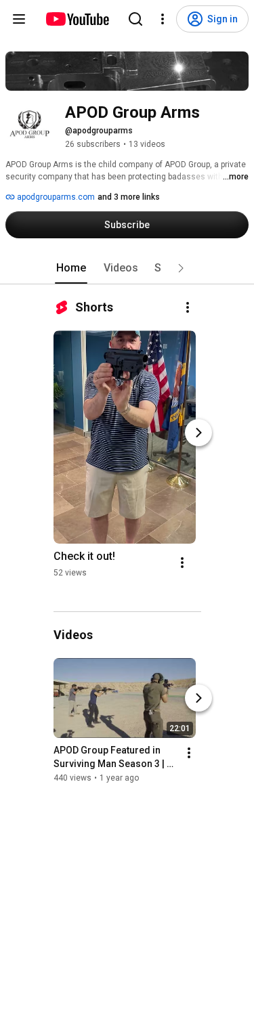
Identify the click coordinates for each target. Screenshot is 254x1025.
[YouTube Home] (77, 19)
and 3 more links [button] (129, 197)
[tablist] (127, 268)
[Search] (135, 19)
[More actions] (187, 307)
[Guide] (19, 19)
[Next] (198, 432)
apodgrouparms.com (55, 197)
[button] (181, 268)
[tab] (71, 268)
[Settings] (162, 19)
